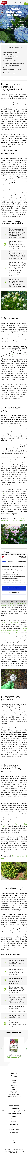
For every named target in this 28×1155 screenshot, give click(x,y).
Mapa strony (14, 1126)
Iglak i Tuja (14, 1083)
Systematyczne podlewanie (12, 65)
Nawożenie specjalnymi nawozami (14, 63)
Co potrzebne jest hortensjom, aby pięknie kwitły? (11, 53)
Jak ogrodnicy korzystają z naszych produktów (14, 1111)
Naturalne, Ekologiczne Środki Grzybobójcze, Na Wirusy (14, 1055)
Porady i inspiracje (14, 1105)
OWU (14, 1142)
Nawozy (14, 1087)
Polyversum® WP (14, 1057)
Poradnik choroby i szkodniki (14, 1113)
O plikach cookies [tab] (21, 561)
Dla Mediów (14, 1118)
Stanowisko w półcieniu (11, 56)
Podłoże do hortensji (19, 355)
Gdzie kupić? (14, 1121)
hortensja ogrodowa (9, 622)
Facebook (14, 1076)
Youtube (15, 1073)
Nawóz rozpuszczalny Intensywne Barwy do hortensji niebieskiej (14, 631)
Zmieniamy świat (14, 1124)
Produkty (14, 1080)
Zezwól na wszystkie (14, 587)
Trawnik (14, 1092)
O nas (14, 1134)
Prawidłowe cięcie (10, 73)
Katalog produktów (14, 1108)
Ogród (14, 1082)
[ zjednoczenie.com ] (14, 1152)
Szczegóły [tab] (11, 561)
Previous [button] (1, 1049)
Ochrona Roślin (14, 1091)
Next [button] (26, 1049)
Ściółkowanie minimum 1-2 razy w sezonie (12, 70)
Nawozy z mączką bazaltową (14, 1096)
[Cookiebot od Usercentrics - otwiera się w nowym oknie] (19, 557)
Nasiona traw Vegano (14, 1094)
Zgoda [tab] (4, 561)
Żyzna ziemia (8, 58)
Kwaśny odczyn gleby (11, 61)
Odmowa (14, 597)
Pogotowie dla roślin (14, 1129)
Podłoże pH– (5, 493)
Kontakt (14, 1116)
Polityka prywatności (14, 1132)
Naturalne (14, 1089)
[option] (14, 1049)
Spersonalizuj (13, 592)
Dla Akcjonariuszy (14, 1140)
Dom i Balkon (14, 1085)
